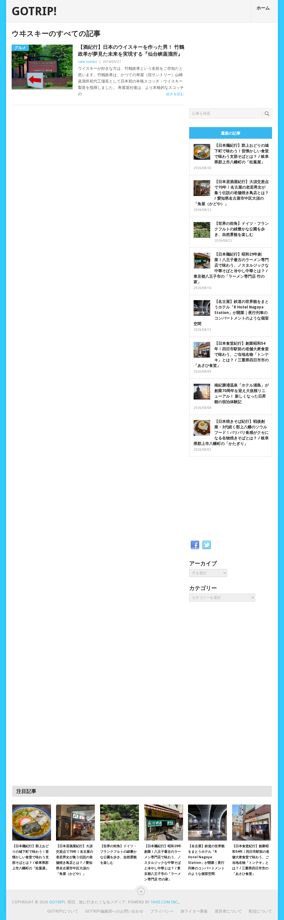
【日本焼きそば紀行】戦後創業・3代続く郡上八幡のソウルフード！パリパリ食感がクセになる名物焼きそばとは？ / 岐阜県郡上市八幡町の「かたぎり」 (231, 432)
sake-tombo (87, 62)
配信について (260, 911)
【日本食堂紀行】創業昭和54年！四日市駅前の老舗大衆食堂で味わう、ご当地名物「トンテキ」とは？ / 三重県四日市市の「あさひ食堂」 (231, 354)
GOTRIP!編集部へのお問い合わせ (114, 911)
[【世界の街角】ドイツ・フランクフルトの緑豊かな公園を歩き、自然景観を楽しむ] (119, 823)
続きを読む (175, 94)
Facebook (195, 545)
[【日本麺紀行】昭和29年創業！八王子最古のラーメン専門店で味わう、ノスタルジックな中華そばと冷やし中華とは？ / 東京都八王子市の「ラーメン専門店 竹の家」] (163, 823)
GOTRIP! (34, 11)
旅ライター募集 (194, 911)
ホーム (263, 8)
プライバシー (162, 911)
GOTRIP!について (62, 911)
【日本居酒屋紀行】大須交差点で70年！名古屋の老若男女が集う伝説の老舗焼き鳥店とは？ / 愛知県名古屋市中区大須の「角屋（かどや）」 (231, 192)
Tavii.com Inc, (165, 902)
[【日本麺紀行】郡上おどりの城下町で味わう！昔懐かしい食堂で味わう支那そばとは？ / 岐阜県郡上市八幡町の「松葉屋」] (31, 823)
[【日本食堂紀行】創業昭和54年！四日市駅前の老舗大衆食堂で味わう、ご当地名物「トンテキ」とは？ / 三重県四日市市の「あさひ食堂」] (251, 823)
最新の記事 (230, 133)
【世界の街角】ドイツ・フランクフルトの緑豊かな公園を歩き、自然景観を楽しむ (241, 229)
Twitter (206, 545)
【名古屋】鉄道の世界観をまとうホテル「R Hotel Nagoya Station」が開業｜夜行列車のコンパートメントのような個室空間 (231, 312)
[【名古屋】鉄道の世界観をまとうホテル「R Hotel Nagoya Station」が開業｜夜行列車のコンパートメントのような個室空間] (207, 823)
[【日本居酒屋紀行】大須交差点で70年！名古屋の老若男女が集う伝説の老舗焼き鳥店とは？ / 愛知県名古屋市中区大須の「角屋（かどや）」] (75, 823)
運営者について (228, 911)
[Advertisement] (230, 64)
